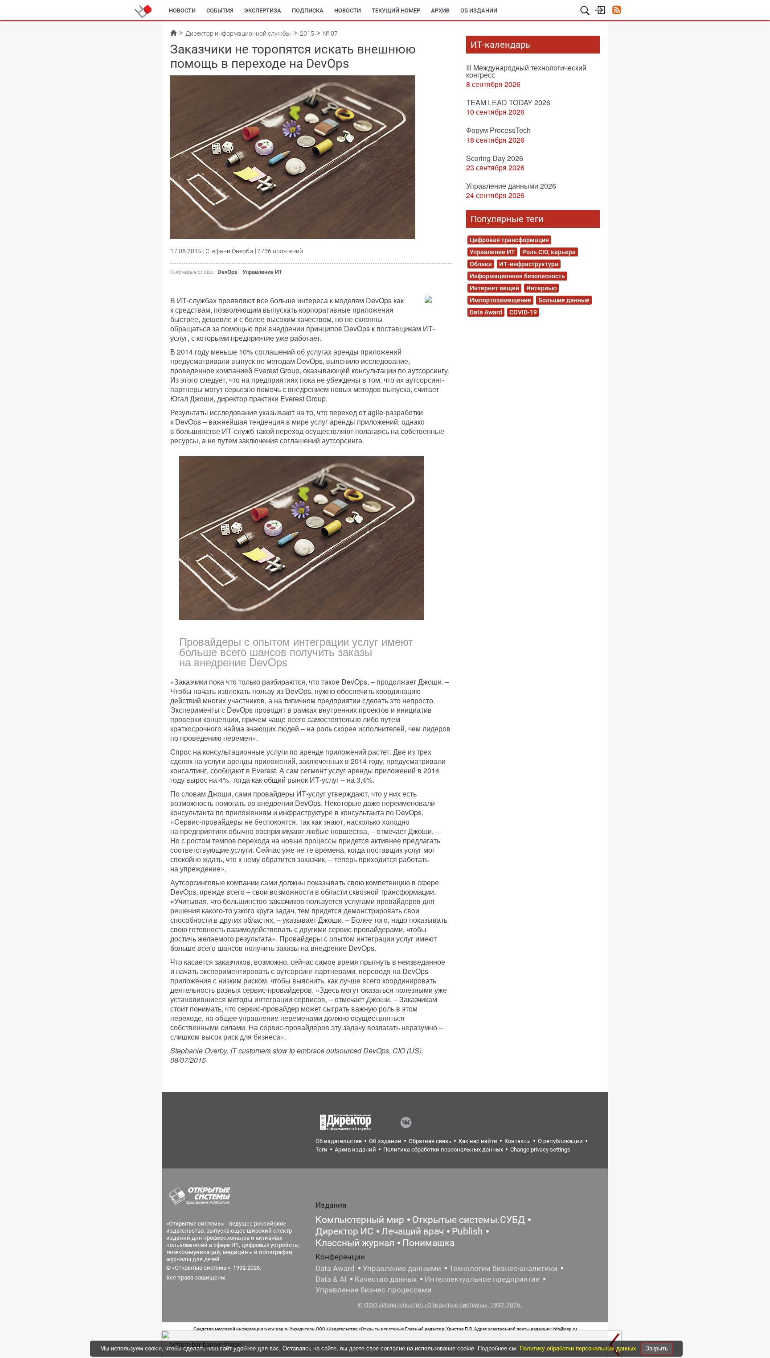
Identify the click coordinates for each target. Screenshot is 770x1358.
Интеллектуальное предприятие (482, 1279)
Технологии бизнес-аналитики (503, 1268)
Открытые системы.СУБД (468, 1219)
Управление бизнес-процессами (373, 1289)
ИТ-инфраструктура (528, 264)
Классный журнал (354, 1243)
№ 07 (330, 33)
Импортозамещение (500, 300)
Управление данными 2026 (511, 186)
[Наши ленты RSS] (616, 11)
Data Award (486, 312)
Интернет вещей (494, 288)
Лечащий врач (412, 1231)
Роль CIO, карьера (549, 252)
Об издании (478, 10)
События (219, 10)
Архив (440, 10)
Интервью (541, 288)
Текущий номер (396, 10)
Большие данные (564, 300)
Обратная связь (430, 1141)
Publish (467, 1231)
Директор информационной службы (238, 33)
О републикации (560, 1141)
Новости (182, 10)
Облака (481, 264)
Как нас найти (478, 1141)
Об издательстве (338, 1141)
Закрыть (657, 1348)
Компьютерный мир (359, 1219)
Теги (321, 1149)
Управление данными (402, 1268)
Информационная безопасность (517, 276)
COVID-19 (523, 312)
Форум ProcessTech (498, 130)
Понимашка (428, 1243)
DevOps (227, 271)
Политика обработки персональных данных (443, 1149)
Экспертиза (262, 10)
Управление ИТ (262, 271)
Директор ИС (344, 1231)
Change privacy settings (540, 1149)
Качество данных (386, 1279)
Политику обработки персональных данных (579, 1348)
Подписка (308, 10)
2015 (307, 33)
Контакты (517, 1141)
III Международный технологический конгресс (526, 71)
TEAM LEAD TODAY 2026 (508, 102)
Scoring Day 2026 (494, 158)
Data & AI (331, 1279)
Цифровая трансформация (509, 240)
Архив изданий (355, 1149)
